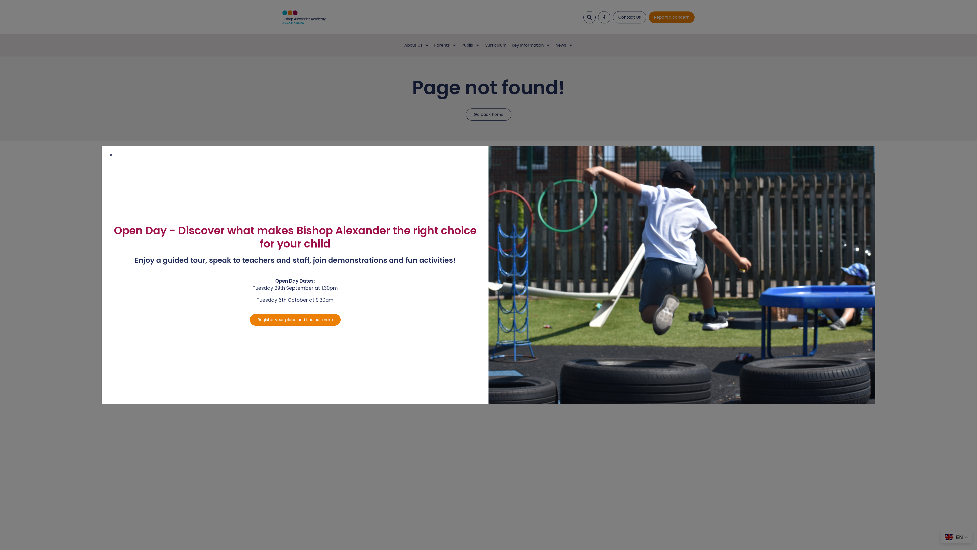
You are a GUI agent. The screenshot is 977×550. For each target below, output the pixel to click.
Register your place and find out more (295, 320)
